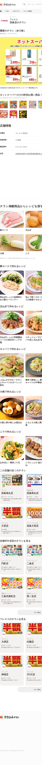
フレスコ (14, 19)
